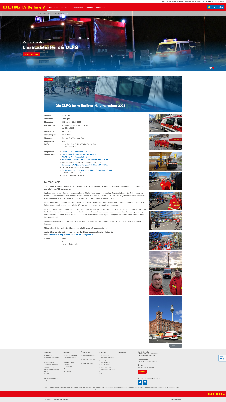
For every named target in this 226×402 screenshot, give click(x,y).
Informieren (47, 13)
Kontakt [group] (142, 372)
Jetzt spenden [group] (217, 7)
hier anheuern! (30, 54)
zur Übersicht (176, 346)
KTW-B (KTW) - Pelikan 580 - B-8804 (76, 152)
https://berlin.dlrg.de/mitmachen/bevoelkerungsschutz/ (71, 235)
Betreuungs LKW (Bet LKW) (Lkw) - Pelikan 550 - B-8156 (85, 159)
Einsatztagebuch (58, 13)
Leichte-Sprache (166, 1)
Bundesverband (175, 399)
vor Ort (216, 1)
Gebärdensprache (178, 1)
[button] (17, 43)
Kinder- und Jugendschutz (205, 1)
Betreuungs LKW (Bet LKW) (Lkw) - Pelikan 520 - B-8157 (85, 165)
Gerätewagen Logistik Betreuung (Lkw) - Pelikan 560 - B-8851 (87, 170)
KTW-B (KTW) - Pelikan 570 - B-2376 (76, 157)
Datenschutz (58, 399)
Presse (194, 1)
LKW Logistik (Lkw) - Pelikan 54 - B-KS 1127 (80, 154)
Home (39, 13)
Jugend (222, 1)
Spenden (188, 1)
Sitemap (66, 399)
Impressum (48, 399)
